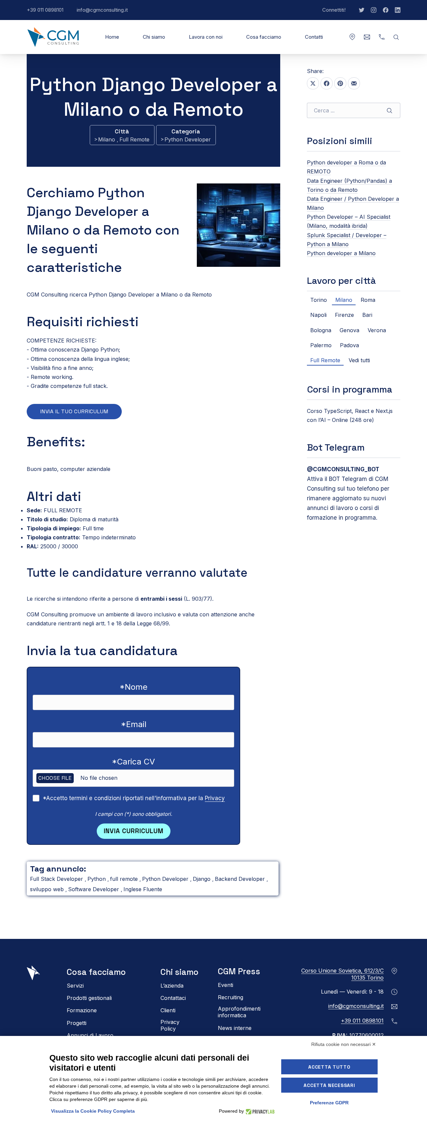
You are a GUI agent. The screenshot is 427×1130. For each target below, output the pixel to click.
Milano (107, 139)
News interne (235, 1028)
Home (112, 37)
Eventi (225, 985)
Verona (377, 330)
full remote (124, 879)
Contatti (314, 37)
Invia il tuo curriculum (74, 411)
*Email (133, 724)
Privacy (215, 798)
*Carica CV (133, 761)
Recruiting (230, 997)
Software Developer (94, 889)
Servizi (75, 985)
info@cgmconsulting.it (105, 13)
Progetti (76, 1023)
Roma (368, 300)
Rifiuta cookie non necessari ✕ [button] (343, 1044)
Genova (349, 330)
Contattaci (173, 998)
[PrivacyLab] (259, 1111)
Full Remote (134, 139)
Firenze (344, 315)
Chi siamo (154, 37)
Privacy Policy (169, 1025)
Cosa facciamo (263, 37)
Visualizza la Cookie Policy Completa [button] (93, 1111)
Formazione (82, 1010)
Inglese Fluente (142, 889)
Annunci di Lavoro (90, 1035)
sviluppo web (47, 889)
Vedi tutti (359, 360)
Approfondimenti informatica (239, 1012)
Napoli (318, 315)
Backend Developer (241, 879)
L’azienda (171, 985)
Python (97, 879)
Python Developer (187, 139)
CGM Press (239, 971)
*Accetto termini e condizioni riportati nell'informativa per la (134, 798)
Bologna (320, 330)
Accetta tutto (329, 1067)
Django (202, 879)
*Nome (133, 687)
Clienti (167, 1010)
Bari (367, 315)
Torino (318, 300)
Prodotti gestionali (89, 998)
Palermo (321, 345)
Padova (349, 345)
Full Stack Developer (57, 879)
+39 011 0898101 (48, 13)
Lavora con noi (206, 37)
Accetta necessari (329, 1085)
